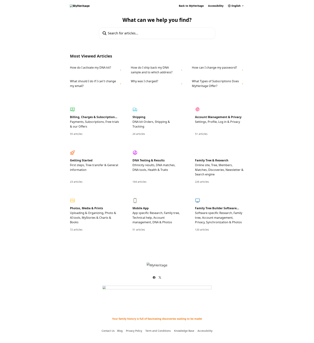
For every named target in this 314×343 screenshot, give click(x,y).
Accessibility (216, 6)
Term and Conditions (158, 330)
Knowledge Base (184, 330)
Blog (120, 330)
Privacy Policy (134, 330)
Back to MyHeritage (191, 6)
